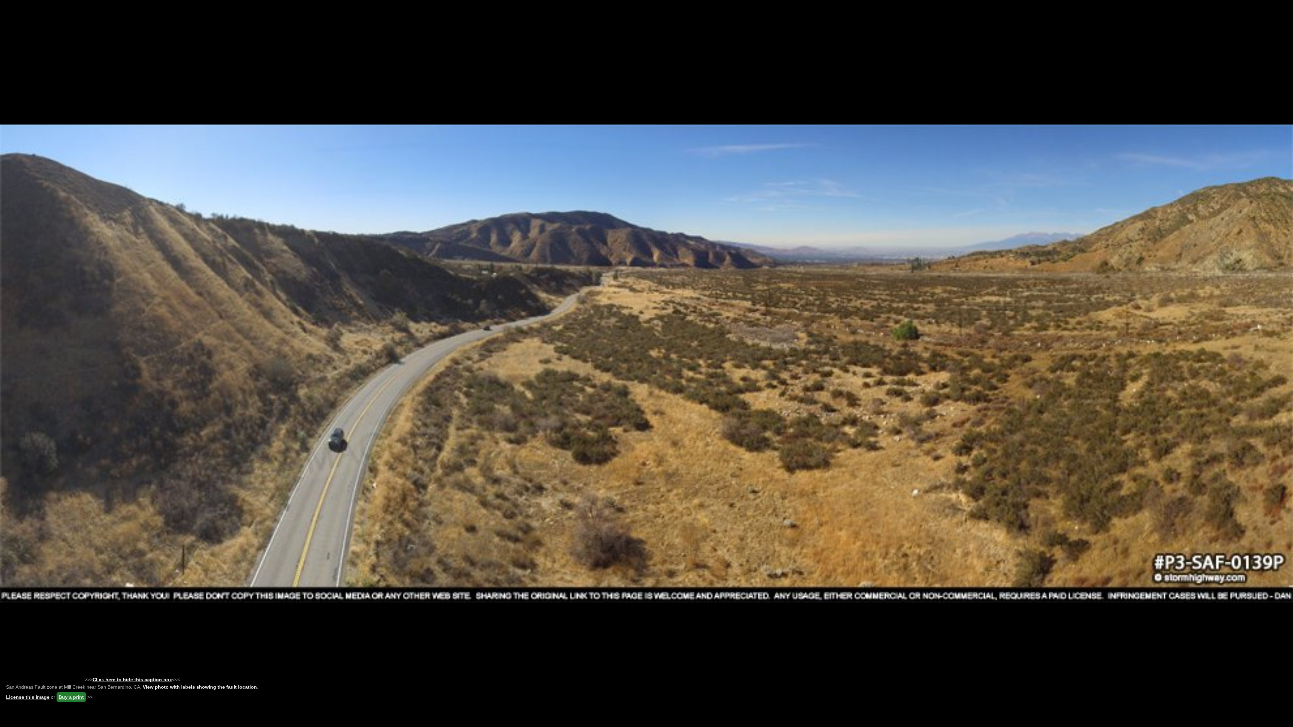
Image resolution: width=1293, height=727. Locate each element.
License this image (27, 697)
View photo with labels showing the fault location (200, 687)
